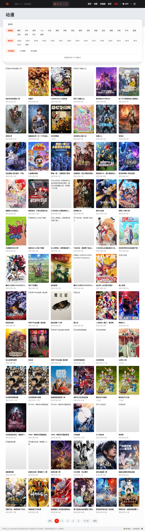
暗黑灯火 (122, 323)
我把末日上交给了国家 (36, 248)
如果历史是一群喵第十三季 (37, 472)
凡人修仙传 (100, 435)
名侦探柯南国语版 (12, 397)
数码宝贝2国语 (101, 397)
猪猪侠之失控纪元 (12, 211)
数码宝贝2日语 (124, 397)
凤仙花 (30, 360)
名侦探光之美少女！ (81, 136)
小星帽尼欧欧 (33, 173)
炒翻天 (30, 99)
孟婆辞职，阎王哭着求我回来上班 (84, 173)
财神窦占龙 (77, 211)
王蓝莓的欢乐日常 (12, 248)
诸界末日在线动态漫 (81, 397)
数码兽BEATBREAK (103, 99)
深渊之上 (99, 136)
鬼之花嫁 (122, 285)
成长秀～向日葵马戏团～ (105, 285)
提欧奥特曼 (10, 472)
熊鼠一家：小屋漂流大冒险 (60, 173)
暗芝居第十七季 (56, 323)
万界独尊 (77, 435)
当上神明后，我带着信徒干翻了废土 (61, 248)
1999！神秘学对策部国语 (37, 435)
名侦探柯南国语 (79, 360)
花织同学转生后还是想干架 (128, 248)
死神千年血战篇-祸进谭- (59, 360)
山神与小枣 (123, 360)
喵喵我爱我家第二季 (58, 397)
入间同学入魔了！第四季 (105, 323)
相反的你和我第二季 (13, 99)
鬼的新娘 (54, 285)
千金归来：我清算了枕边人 (83, 248)
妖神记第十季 (55, 472)
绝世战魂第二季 (101, 472)
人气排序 (22, 51)
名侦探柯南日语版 (34, 397)
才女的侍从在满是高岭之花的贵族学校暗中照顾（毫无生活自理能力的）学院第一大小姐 (106, 248)
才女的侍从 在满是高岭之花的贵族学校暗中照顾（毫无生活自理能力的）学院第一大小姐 (61, 211)
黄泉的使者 (10, 323)
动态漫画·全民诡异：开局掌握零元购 (16, 173)
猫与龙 (76, 323)
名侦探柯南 (100, 360)
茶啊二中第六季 (124, 211)
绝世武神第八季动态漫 (127, 173)
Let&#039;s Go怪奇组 (59, 99)
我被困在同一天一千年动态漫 (38, 136)
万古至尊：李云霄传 (81, 472)
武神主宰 (9, 136)
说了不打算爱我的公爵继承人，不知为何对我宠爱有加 (129, 99)
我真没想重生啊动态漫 (127, 472)
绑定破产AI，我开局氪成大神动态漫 (106, 173)
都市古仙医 (100, 211)
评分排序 (34, 51)
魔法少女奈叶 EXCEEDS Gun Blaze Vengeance (16, 285)
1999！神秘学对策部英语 (60, 435)
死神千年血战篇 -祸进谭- (37, 323)
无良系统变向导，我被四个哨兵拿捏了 (16, 435)
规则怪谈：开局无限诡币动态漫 (38, 211)
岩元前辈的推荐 (11, 360)
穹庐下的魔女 (33, 285)
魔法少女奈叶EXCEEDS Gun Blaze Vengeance (84, 285)
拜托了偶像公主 (79, 99)
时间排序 (11, 51)
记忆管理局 (55, 136)
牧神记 (121, 136)
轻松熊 (121, 435)
